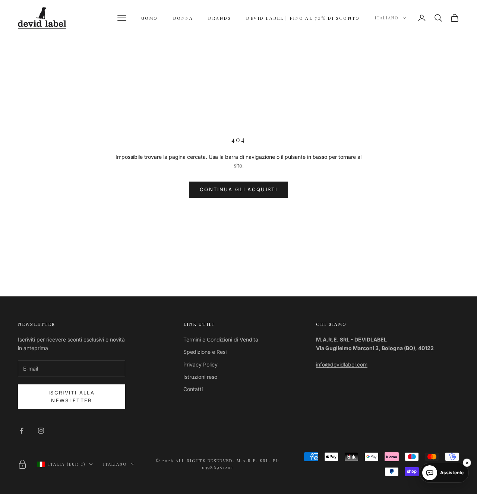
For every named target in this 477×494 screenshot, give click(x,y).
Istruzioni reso (200, 377)
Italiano (387, 18)
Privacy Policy (200, 364)
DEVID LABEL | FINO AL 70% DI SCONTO (303, 18)
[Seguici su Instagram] (41, 430)
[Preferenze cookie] (22, 464)
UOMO (149, 18)
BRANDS (219, 18)
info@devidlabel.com (341, 364)
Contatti (193, 389)
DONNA (183, 18)
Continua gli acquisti (238, 189)
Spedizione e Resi (205, 352)
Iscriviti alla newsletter (71, 396)
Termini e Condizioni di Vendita (220, 339)
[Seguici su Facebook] (21, 430)
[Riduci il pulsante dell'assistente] (467, 463)
